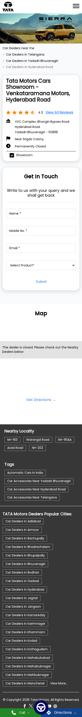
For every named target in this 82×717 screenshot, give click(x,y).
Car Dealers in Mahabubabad (27, 658)
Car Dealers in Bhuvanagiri (25, 564)
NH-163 (12, 439)
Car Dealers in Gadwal (22, 581)
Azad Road (15, 448)
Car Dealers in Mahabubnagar (28, 666)
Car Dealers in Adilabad (23, 521)
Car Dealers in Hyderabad (24, 589)
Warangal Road (37, 439)
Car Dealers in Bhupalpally (25, 555)
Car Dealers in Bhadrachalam (27, 547)
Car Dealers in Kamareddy (25, 615)
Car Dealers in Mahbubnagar (27, 675)
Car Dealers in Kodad (21, 640)
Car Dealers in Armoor (22, 530)
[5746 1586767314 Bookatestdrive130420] (41, 707)
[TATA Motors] (8, 6)
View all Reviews (59, 112)
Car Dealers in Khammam (25, 632)
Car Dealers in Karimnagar (25, 623)
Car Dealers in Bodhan (22, 572)
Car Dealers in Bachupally (24, 538)
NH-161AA (65, 439)
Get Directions (39, 399)
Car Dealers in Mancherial (24, 683)
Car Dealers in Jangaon (23, 606)
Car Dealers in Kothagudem (26, 649)
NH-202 (37, 448)
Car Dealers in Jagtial (21, 598)
